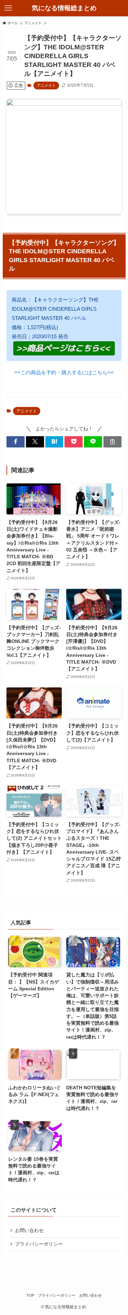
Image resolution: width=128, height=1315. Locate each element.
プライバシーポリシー (39, 1244)
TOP (30, 1295)
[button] (15, 441)
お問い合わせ (29, 1230)
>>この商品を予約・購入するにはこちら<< (64, 372)
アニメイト (46, 85)
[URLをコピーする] (112, 441)
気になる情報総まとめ (64, 8)
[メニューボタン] (8, 8)
